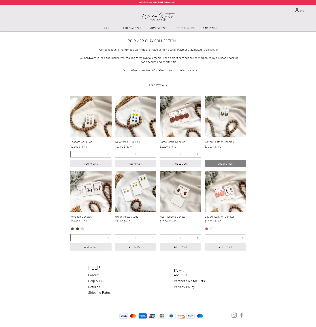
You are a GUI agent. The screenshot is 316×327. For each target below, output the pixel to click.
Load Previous (158, 85)
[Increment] (108, 154)
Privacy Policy (184, 287)
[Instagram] (234, 315)
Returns (94, 287)
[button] (302, 10)
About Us (180, 275)
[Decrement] (73, 154)
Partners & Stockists (189, 281)
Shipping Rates (99, 293)
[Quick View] (91, 116)
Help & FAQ (96, 281)
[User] (297, 10)
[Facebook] (241, 315)
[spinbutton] (91, 154)
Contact (93, 275)
